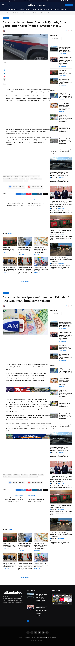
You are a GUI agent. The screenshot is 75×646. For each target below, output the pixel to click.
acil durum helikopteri (8, 176)
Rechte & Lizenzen (52, 637)
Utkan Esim (46, 9)
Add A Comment (25, 281)
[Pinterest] (4, 76)
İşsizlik (14, 476)
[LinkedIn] (4, 73)
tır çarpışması (6, 181)
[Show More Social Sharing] (71, 31)
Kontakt (20, 637)
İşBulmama (40, 474)
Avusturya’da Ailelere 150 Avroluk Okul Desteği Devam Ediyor (41, 269)
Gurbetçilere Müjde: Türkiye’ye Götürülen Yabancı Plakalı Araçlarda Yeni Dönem (65, 81)
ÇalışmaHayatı (16, 474)
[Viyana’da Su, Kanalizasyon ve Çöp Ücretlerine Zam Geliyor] (10, 241)
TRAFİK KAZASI (14, 181)
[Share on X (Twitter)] (66, 31)
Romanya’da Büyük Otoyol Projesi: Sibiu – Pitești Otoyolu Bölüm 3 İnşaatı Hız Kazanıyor (65, 141)
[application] (62, 599)
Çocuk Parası (20, 1)
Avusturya (27, 9)
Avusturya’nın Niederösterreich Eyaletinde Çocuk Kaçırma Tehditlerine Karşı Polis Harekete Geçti (65, 118)
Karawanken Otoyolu (7, 178)
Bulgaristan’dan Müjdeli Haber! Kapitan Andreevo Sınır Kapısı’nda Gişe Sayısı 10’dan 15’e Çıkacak (65, 49)
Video (47, 1)
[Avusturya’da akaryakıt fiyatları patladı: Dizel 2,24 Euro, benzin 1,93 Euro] (25, 241)
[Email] (4, 79)
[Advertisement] (28, 74)
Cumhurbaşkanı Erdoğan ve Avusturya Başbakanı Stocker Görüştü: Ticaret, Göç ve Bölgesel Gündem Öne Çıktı (25, 271)
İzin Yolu (35, 1)
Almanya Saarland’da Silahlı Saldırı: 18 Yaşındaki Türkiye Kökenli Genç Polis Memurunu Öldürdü (37, 203)
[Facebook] (4, 66)
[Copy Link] (4, 83)
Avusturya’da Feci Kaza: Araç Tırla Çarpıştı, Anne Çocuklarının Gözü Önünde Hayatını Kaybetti (36, 499)
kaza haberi (22, 178)
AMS (25, 1)
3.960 (39, 621)
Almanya (21, 9)
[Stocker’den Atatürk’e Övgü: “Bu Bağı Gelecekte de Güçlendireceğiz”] (10, 261)
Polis (40, 178)
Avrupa (15, 9)
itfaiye (38, 176)
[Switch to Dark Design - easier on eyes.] (70, 0)
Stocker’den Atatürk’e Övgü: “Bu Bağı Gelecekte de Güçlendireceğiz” (9, 269)
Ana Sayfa (4, 1)
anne (22, 176)
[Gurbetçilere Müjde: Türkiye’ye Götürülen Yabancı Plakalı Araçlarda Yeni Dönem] (54, 81)
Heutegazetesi (24, 474)
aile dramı (17, 176)
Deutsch (57, 9)
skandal (36, 476)
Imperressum (27, 637)
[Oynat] (53, 603)
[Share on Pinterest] (68, 31)
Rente (43, 1)
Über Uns (33, 637)
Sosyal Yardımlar (12, 1)
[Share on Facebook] (64, 31)
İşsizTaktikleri (29, 476)
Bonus (39, 1)
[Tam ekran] (70, 603)
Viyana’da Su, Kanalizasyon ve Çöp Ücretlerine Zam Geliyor (9, 249)
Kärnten (16, 178)
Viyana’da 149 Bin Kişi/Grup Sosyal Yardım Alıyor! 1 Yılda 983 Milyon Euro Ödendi (40, 250)
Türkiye (34, 9)
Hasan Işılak (54, 177)
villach (21, 181)
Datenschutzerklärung (42, 637)
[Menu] (3, 5)
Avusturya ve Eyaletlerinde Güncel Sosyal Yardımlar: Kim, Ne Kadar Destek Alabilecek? (65, 95)
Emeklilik (29, 1)
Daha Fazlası (63, 9)
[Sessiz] (68, 603)
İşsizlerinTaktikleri (7, 476)
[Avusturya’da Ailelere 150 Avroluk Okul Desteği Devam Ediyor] (41, 261)
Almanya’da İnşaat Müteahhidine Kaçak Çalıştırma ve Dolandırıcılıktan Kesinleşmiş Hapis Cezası (65, 130)
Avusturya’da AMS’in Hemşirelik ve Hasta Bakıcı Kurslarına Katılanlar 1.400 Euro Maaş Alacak (64, 106)
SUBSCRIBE (69, 5)
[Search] (72, 1)
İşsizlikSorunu (21, 476)
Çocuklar (33, 176)
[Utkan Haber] (38, 5)
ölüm (27, 178)
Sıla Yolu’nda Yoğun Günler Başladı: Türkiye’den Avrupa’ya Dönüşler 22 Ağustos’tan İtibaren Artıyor (14, 499)
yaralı (26, 181)
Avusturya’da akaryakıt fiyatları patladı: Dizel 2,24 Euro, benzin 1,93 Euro (24, 250)
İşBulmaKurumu (33, 474)
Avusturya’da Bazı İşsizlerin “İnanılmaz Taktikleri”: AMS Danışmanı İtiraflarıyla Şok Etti (15, 203)
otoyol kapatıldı (33, 178)
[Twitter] (4, 70)
